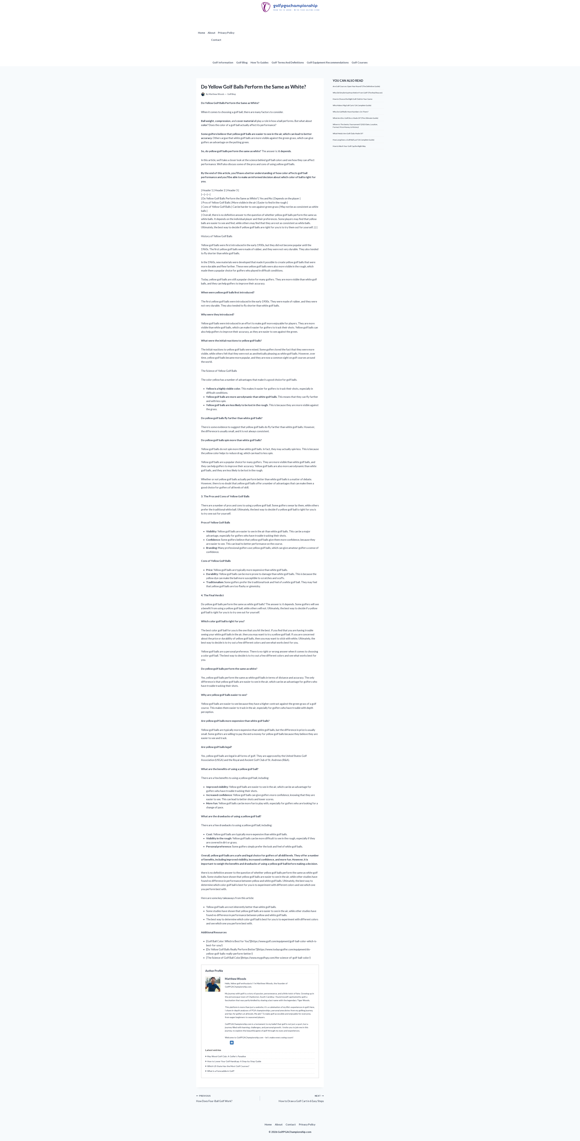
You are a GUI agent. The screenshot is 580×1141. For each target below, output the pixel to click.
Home (201, 32)
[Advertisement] (310, 36)
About (211, 32)
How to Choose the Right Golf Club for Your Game (352, 99)
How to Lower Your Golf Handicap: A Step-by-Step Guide (234, 1061)
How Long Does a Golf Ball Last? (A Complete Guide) (353, 140)
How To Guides (259, 62)
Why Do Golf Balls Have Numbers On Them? (350, 112)
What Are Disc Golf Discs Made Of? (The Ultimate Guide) (355, 118)
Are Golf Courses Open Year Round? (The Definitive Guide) (356, 86)
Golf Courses (359, 62)
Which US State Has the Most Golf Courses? (228, 1066)
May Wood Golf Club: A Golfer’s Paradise (226, 1056)
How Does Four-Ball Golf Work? (214, 1099)
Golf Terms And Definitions (288, 62)
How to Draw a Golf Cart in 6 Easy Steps (301, 1099)
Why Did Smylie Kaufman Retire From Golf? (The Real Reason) (357, 93)
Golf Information (223, 62)
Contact (216, 39)
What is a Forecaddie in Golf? (220, 1071)
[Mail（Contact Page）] (231, 1042)
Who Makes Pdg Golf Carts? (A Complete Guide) (352, 105)
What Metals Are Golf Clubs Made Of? (348, 133)
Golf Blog (242, 62)
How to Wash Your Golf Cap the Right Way (349, 146)
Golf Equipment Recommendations (328, 62)
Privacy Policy (226, 32)
